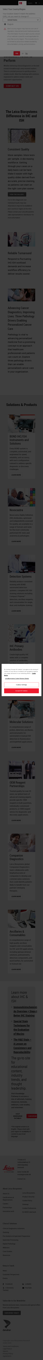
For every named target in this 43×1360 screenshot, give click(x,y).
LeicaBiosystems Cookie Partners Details (17, 678)
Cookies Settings (21, 685)
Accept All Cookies (21, 691)
